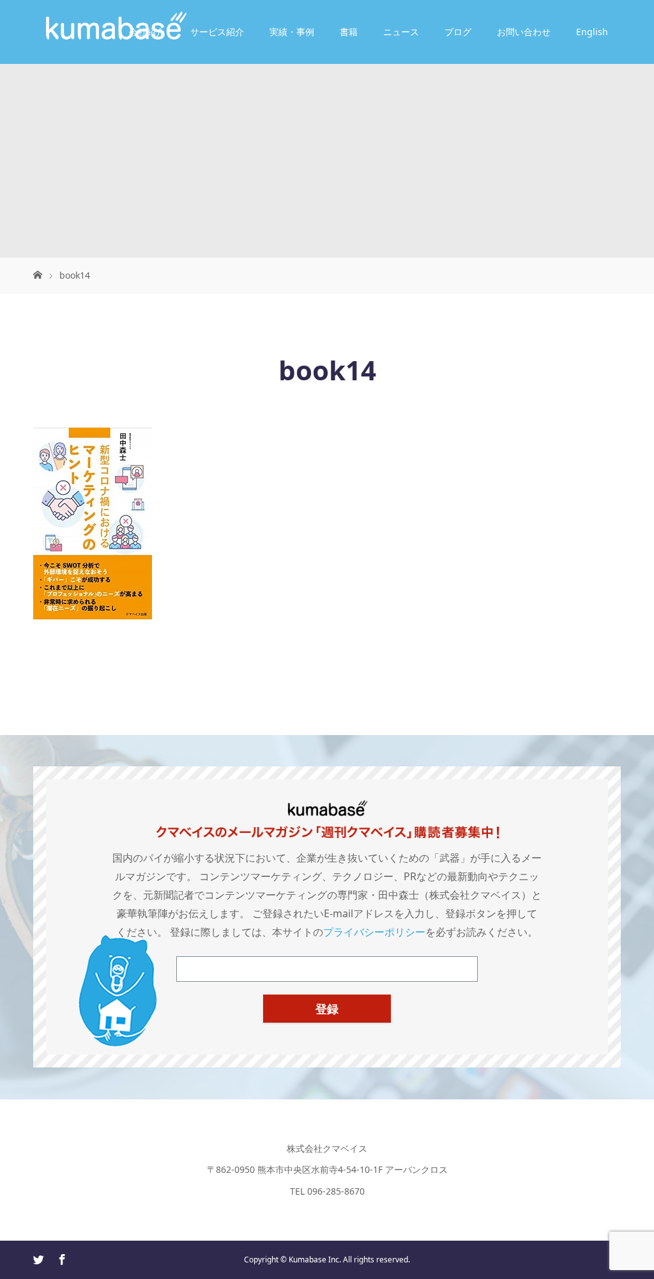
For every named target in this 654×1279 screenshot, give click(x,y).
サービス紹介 (217, 32)
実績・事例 (292, 32)
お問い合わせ (524, 32)
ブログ (458, 32)
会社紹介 (147, 32)
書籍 (349, 32)
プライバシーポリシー (374, 932)
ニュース (401, 32)
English (592, 32)
